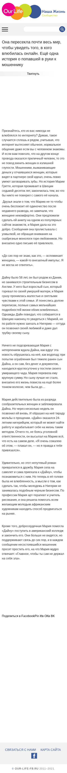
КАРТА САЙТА (51, 749)
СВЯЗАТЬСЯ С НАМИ (20, 749)
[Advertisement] (33, 103)
